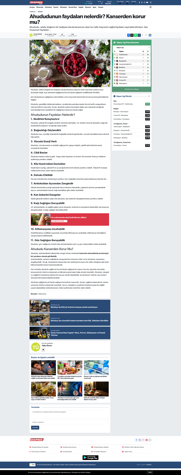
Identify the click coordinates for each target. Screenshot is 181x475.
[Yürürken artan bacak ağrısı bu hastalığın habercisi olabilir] (70, 389)
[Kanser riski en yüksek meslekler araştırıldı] (96, 367)
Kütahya (63, 7)
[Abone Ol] (149, 35)
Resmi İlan (73, 7)
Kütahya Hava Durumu (69, 447)
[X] (139, 440)
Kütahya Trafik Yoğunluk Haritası (134, 447)
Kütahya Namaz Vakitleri (101, 447)
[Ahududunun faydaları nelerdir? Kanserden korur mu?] (70, 63)
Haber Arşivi (128, 451)
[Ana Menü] (150, 7)
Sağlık (80, 7)
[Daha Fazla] (139, 35)
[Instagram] (143, 440)
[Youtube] (146, 440)
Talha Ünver (47, 346)
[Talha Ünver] (35, 347)
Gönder (35, 427)
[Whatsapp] (149, 440)
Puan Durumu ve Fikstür (39, 451)
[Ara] (150, 2)
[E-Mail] (43, 349)
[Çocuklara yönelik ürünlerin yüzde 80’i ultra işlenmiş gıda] (70, 367)
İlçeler (56, 7)
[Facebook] (136, 440)
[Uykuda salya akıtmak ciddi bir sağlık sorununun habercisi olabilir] (43, 367)
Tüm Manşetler (67, 451)
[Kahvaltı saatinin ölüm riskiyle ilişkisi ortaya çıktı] (96, 389)
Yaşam (100, 7)
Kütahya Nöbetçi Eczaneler (40, 447)
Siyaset (88, 7)
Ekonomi (39, 7)
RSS (33, 464)
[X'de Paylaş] (131, 35)
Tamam (150, 472)
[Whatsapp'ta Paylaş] (135, 35)
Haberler (32, 11)
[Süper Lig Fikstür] (149, 96)
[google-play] (90, 457)
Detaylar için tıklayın (132, 89)
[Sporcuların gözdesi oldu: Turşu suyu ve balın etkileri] (43, 389)
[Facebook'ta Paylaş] (128, 35)
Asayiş (32, 7)
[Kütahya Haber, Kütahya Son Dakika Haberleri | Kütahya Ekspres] (37, 2)
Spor (94, 7)
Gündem (48, 7)
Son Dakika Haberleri (99, 451)
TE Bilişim (148, 464)
